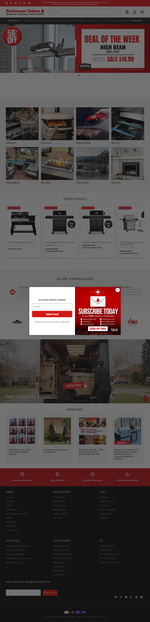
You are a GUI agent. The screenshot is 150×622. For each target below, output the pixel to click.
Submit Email (52, 314)
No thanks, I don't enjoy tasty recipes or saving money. (52, 321)
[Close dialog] (118, 290)
